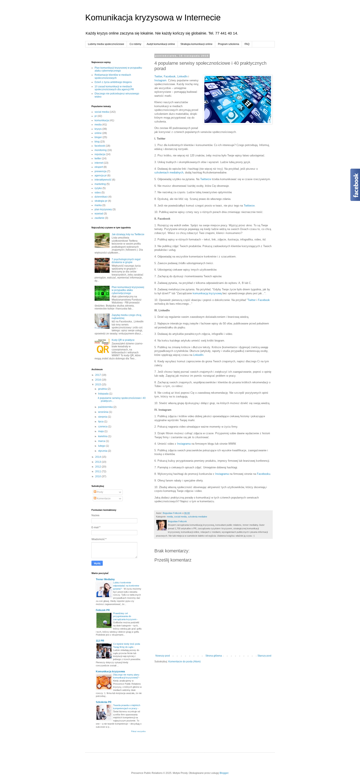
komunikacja (102, 120)
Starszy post (264, 655)
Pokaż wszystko (138, 731)
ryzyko (98, 188)
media (170, 516)
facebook (100, 145)
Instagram (160, 80)
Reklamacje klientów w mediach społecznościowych (113, 76)
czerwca (103, 426)
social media (180, 516)
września (103, 412)
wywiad (99, 213)
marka (98, 205)
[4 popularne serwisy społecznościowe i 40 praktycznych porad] (237, 100)
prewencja (100, 171)
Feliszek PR (103, 610)
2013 (98, 461)
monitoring (101, 150)
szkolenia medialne (197, 516)
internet (99, 162)
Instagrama (184, 443)
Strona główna (213, 655)
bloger (98, 137)
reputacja (100, 154)
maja (101, 431)
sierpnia (103, 416)
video (98, 192)
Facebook (170, 76)
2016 (98, 379)
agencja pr (101, 175)
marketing (100, 184)
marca (102, 441)
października (105, 407)
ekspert (99, 167)
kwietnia (103, 436)
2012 (98, 466)
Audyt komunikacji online (161, 44)
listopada (103, 393)
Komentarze (103, 498)
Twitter (158, 76)
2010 (98, 476)
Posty (99, 492)
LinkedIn (182, 76)
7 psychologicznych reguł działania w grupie (126, 261)
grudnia (103, 388)
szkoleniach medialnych (168, 172)
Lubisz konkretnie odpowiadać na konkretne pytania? (126, 585)
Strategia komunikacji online (196, 44)
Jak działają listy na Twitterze (128, 234)
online (98, 133)
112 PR (100, 640)
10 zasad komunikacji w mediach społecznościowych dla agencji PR (114, 88)
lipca (101, 421)
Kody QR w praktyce (123, 340)
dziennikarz (101, 196)
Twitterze (205, 179)
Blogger (224, 773)
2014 (98, 456)
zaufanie (99, 217)
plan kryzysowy (103, 209)
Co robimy (135, 44)
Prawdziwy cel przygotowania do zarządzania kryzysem (125, 616)
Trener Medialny (105, 579)
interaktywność (103, 179)
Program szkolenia (228, 44)
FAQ (247, 44)
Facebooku (263, 473)
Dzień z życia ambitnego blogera (113, 82)
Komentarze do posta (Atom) (184, 661)
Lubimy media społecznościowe (106, 44)
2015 (98, 384)
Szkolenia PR (103, 702)
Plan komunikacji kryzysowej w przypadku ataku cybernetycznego (118, 69)
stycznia (103, 450)
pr (96, 116)
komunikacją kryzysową (207, 293)
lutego (102, 445)
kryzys (98, 128)
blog (97, 141)
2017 (98, 375)
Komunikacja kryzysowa (110, 671)
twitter (98, 158)
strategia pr (101, 200)
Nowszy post (162, 655)
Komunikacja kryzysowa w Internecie (153, 17)
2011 (98, 471)
